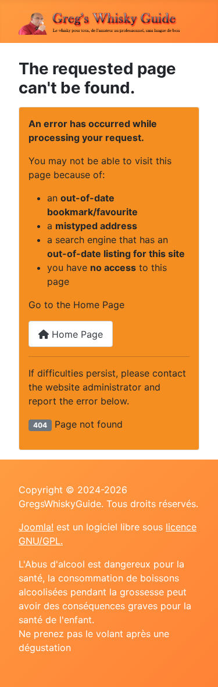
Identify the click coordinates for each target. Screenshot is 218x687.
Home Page (76, 334)
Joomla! (36, 527)
